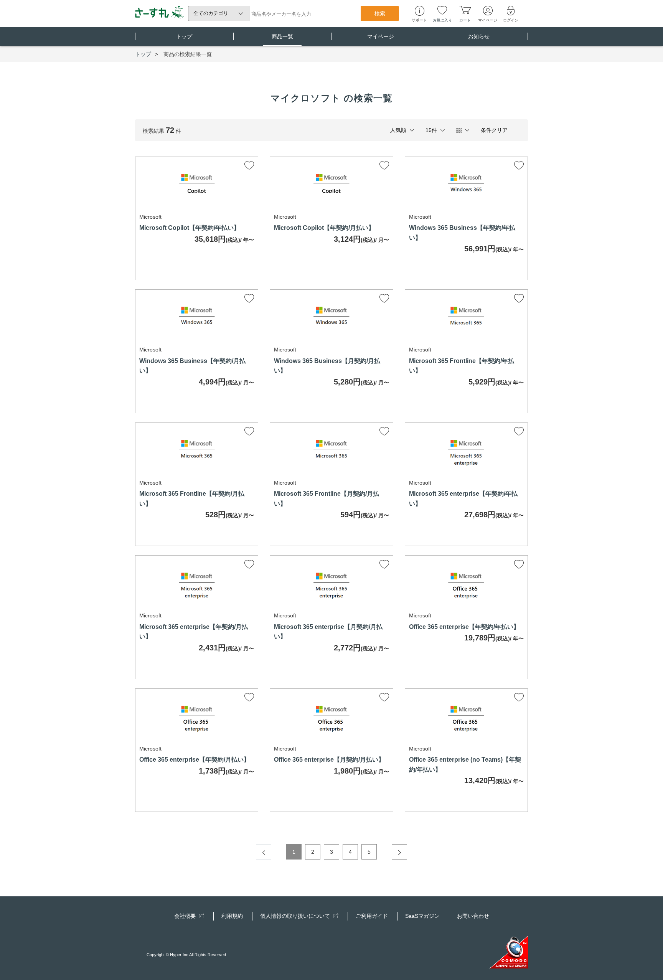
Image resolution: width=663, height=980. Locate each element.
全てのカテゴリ (210, 13)
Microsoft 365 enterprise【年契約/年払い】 (463, 498)
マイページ (380, 36)
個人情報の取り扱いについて (296, 916)
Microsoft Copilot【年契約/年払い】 (189, 227)
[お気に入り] (442, 10)
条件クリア (494, 130)
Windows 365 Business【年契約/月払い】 (192, 366)
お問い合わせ (473, 916)
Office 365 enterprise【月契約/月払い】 (329, 759)
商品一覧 (282, 36)
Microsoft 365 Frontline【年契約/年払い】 (461, 366)
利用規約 (232, 916)
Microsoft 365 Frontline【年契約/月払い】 (191, 498)
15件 (431, 130)
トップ (184, 36)
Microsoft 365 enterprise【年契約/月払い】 (193, 632)
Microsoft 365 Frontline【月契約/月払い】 (326, 498)
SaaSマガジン (422, 916)
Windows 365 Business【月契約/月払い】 (327, 366)
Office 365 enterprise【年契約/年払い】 (464, 627)
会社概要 (185, 916)
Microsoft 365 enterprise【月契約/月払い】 (328, 632)
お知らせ (479, 36)
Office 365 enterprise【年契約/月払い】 (194, 759)
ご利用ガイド (372, 916)
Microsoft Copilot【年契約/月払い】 (324, 227)
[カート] (465, 10)
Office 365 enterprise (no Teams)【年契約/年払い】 (465, 764)
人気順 (398, 130)
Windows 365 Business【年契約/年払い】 (462, 232)
